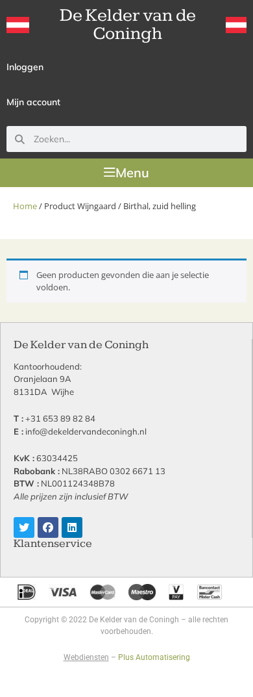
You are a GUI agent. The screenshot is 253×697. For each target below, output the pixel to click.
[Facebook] (48, 527)
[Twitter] (24, 527)
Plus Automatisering (154, 657)
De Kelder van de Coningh (128, 24)
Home (25, 206)
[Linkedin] (72, 527)
